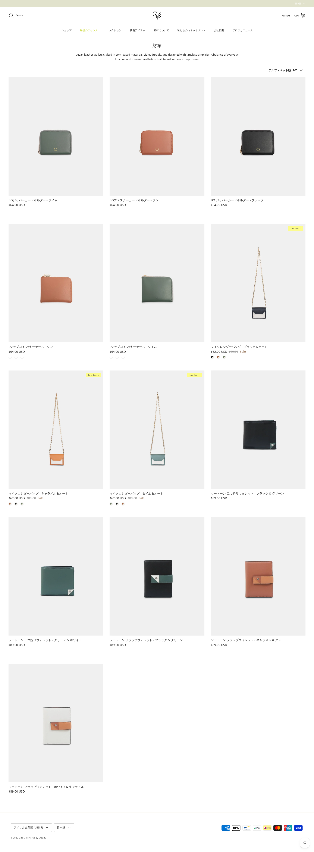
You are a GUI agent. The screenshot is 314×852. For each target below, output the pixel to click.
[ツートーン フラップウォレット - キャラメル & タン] (258, 576)
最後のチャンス (89, 30)
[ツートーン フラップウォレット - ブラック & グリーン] (157, 576)
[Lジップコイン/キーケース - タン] (56, 283)
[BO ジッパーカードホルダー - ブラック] (258, 136)
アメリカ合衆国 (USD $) (28, 827)
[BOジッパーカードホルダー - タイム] (56, 136)
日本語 (298, 3)
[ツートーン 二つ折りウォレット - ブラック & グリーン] (258, 429)
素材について (161, 30)
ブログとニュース (242, 30)
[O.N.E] (157, 15)
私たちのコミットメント (191, 30)
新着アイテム (137, 30)
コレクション (114, 30)
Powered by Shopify (36, 837)
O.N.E (22, 837)
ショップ (66, 30)
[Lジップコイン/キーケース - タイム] (157, 283)
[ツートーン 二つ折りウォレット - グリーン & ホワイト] (56, 576)
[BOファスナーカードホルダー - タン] (157, 136)
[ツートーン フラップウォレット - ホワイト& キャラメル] (56, 723)
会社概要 (219, 30)
